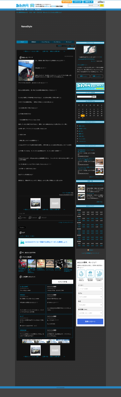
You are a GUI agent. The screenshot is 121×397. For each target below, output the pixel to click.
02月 (83, 224)
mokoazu (22, 295)
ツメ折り (32, 236)
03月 (88, 218)
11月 (97, 233)
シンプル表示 (66, 45)
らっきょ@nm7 (24, 286)
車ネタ (27, 236)
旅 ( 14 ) (81, 131)
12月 (101, 227)
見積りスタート (90, 321)
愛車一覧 (99, 201)
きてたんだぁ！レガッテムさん (50, 269)
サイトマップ (95, 253)
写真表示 (73, 45)
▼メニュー (69, 42)
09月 (88, 220)
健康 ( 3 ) (81, 133)
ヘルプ (95, 1)
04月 (92, 218)
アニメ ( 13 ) (82, 139)
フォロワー (97, 76)
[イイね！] (70, 48)
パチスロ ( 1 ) (82, 141)
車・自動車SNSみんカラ (22, 12)
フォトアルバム (45, 42)
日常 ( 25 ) (81, 136)
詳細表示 (60, 45)
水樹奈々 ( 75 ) (82, 128)
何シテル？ (93, 61)
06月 (101, 218)
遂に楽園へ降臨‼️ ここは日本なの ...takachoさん (31, 270)
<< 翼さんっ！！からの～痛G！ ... (32, 51)
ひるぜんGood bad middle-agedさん (68, 270)
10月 (92, 220)
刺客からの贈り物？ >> (57, 51)
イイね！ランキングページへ (66, 222)
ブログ (30, 12)
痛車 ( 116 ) (82, 126)
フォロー (83, 76)
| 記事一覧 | (45, 51)
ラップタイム (57, 42)
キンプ (21, 316)
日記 (34, 12)
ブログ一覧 (39, 12)
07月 (79, 220)
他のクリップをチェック (96, 176)
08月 (83, 220)
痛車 (69, 192)
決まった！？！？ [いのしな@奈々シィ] (52, 12)
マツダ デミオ (90, 193)
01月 (79, 212)
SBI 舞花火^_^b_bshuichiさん (41, 269)
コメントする (62, 282)
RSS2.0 (91, 250)
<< (86, 101)
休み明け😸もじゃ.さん (58, 269)
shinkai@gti (23, 330)
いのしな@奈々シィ (82, 65)
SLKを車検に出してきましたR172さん (22, 270)
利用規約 (88, 253)
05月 (97, 218)
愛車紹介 (34, 42)
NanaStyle (26, 26)
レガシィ (22, 236)
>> (94, 101)
